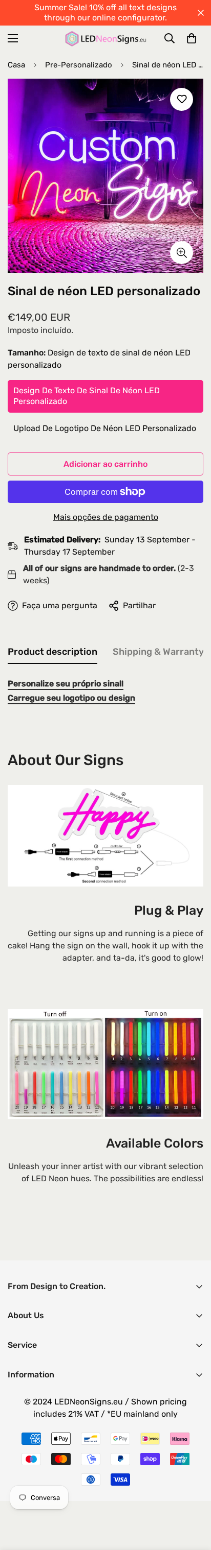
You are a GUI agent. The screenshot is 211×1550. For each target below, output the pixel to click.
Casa (16, 64)
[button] (191, 38)
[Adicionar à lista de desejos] (181, 99)
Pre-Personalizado (78, 64)
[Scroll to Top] (192, 1496)
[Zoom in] (181, 252)
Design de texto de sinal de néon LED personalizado (86, 396)
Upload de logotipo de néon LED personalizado (104, 428)
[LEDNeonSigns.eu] (105, 39)
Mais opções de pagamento (105, 517)
